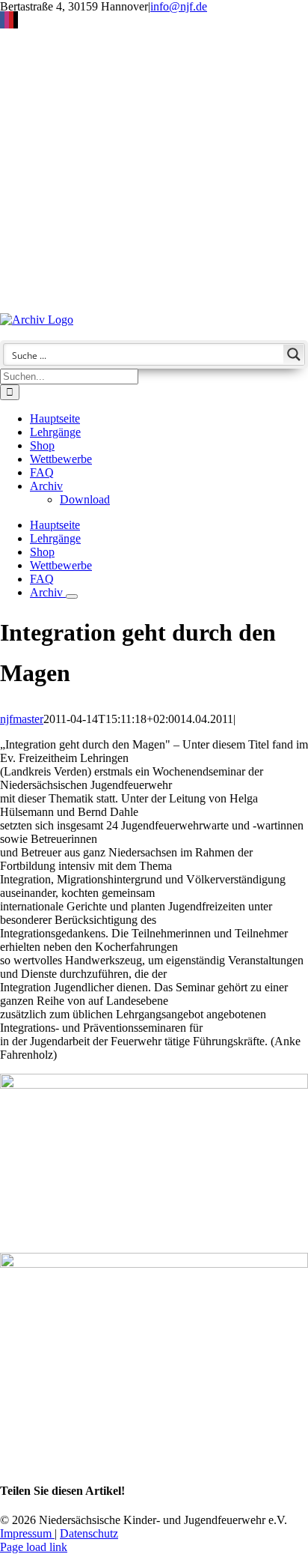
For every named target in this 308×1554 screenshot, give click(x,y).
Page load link (33, 1547)
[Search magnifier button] (293, 354)
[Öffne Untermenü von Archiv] (72, 596)
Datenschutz (89, 1533)
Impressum (27, 1533)
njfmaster (21, 719)
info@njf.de (178, 6)
